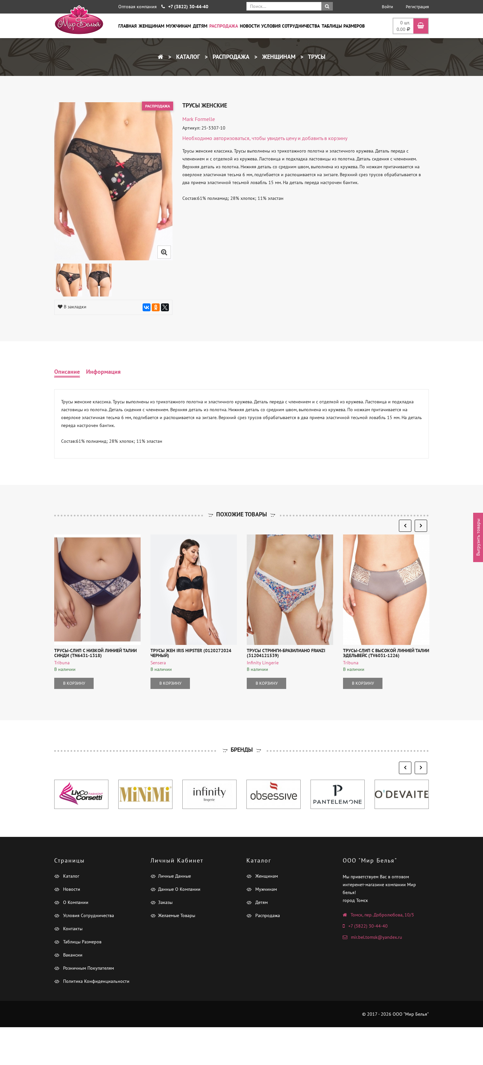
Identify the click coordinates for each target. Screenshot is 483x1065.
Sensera (158, 663)
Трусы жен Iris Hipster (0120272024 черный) (190, 653)
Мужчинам (178, 26)
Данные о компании (179, 889)
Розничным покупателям (88, 968)
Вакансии (72, 955)
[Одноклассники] (156, 307)
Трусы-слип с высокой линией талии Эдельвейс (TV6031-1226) (386, 653)
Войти (387, 7)
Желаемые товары (176, 915)
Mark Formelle (198, 119)
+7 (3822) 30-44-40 (368, 926)
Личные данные (174, 876)
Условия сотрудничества (290, 26)
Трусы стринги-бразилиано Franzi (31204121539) (286, 653)
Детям (200, 26)
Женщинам (151, 26)
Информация (103, 371)
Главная (127, 26)
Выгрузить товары (478, 537)
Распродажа (223, 26)
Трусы (316, 56)
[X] (165, 307)
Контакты (72, 929)
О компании (75, 902)
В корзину (74, 683)
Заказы (165, 902)
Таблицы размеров (343, 26)
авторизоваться (231, 138)
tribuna (62, 663)
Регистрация (417, 7)
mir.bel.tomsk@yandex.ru (376, 937)
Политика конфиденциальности (95, 981)
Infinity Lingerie (263, 663)
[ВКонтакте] (146, 307)
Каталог (187, 56)
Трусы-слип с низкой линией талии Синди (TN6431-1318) (95, 653)
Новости (250, 26)
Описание (67, 371)
